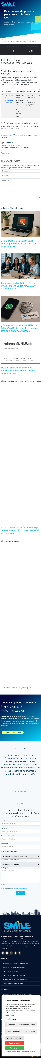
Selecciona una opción (11, 864)
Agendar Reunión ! (13, 732)
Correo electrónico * (7, 836)
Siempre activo (28, 1024)
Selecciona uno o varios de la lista (15, 856)
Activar (31, 1031)
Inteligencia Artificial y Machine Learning (15, 979)
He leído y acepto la (15, 888)
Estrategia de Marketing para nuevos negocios (17, 994)
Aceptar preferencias (14, 1038)
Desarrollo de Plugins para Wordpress (14, 975)
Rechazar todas (14, 1043)
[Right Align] (37, 4)
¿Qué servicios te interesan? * (10, 851)
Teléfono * (4, 844)
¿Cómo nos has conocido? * (10, 859)
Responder (5, 153)
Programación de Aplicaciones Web (14, 967)
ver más (6, 29)
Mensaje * (4, 868)
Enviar (20, 893)
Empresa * (4, 828)
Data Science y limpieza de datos (13, 983)
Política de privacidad (21, 888)
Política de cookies (11, 1051)
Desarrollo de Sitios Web (10, 971)
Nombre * (4, 820)
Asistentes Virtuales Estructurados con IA (15, 963)
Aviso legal (33, 1051)
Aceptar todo (14, 1048)
